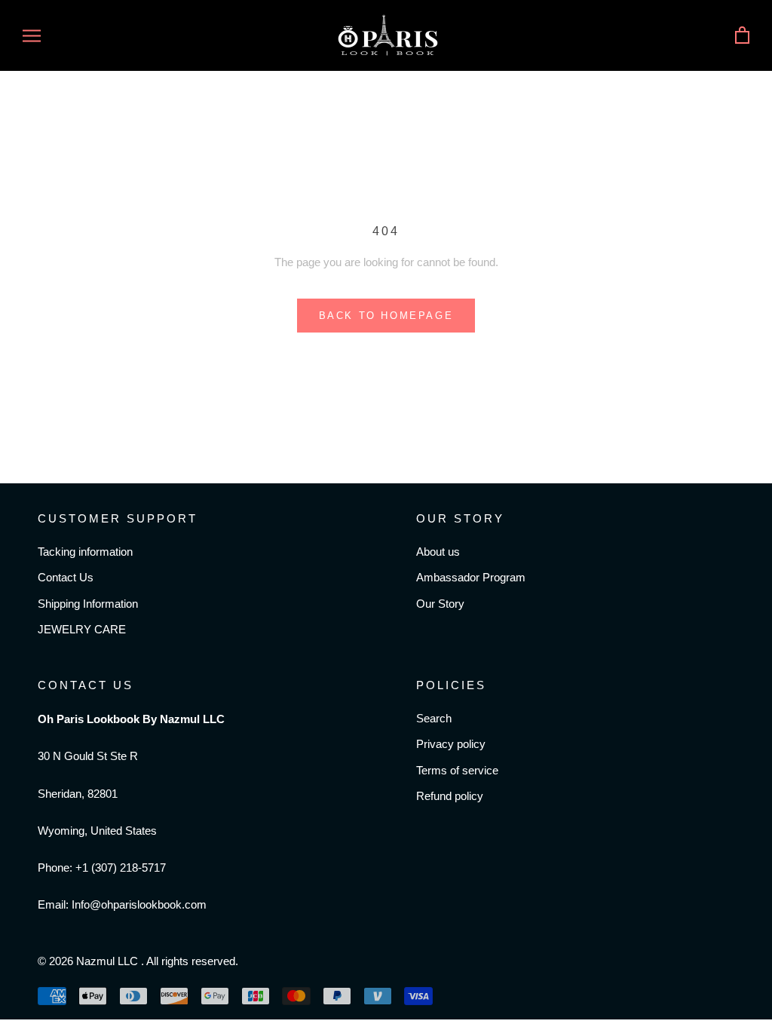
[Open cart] (742, 35)
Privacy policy (451, 743)
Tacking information (85, 551)
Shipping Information (88, 603)
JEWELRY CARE (82, 629)
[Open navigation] (32, 35)
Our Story (440, 603)
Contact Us (65, 577)
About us (438, 551)
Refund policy (449, 795)
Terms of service (457, 770)
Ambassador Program (470, 577)
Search (434, 718)
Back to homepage (386, 315)
